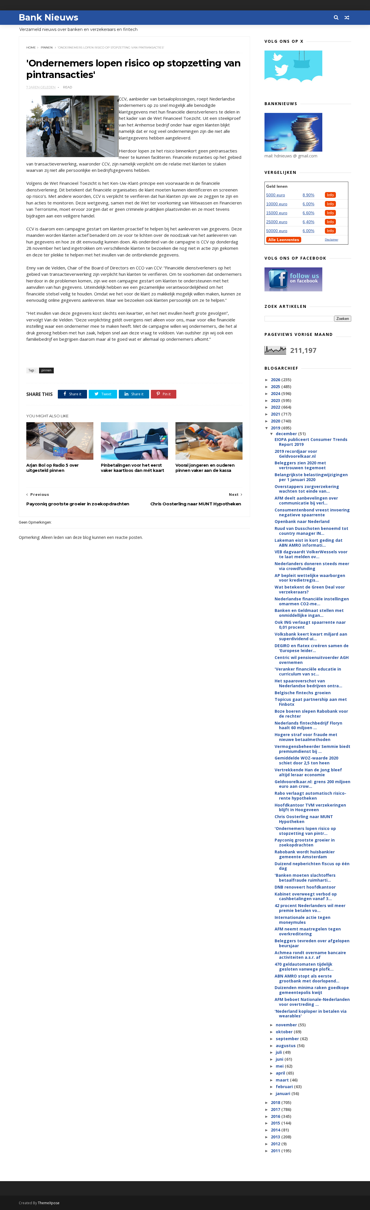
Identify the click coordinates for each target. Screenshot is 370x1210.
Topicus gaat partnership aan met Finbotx (311, 702)
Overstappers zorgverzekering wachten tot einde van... (307, 489)
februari (285, 1086)
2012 (276, 1143)
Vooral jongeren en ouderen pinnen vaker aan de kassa (205, 468)
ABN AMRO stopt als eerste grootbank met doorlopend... (307, 978)
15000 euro (276, 213)
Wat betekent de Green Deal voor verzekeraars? (310, 589)
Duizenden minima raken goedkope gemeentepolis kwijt (312, 990)
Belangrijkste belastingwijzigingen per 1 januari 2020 (311, 477)
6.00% (308, 204)
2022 (276, 407)
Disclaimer (331, 239)
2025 (276, 386)
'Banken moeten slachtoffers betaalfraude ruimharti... (305, 877)
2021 (276, 414)
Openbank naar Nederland (302, 521)
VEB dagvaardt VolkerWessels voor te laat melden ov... (311, 554)
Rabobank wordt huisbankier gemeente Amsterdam (305, 854)
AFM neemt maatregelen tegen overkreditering (308, 931)
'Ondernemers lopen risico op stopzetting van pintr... (305, 831)
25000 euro (276, 221)
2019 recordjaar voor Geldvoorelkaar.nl (296, 453)
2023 (276, 400)
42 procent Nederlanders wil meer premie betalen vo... (310, 908)
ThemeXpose (49, 1202)
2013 (276, 1137)
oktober (285, 1031)
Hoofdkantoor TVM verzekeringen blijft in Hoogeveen (310, 807)
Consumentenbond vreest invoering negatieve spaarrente (312, 512)
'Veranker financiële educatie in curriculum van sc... (308, 671)
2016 (276, 1116)
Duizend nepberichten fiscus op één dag (312, 866)
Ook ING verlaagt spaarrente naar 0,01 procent (310, 624)
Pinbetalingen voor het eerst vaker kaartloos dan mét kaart (132, 468)
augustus (286, 1045)
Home (31, 47)
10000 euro (276, 204)
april (281, 1073)
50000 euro (276, 230)
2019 (276, 428)
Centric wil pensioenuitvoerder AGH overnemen (312, 660)
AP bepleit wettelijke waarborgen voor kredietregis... (310, 578)
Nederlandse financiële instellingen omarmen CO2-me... (312, 601)
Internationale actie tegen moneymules (302, 920)
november (287, 1024)
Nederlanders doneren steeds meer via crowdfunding (312, 566)
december (287, 433)
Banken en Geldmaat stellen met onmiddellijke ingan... (309, 613)
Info (330, 195)
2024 (276, 393)
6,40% (308, 221)
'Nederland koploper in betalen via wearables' (311, 1013)
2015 (276, 1123)
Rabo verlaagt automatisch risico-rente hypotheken (310, 795)
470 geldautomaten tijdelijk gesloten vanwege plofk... (304, 966)
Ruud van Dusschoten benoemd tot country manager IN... (311, 531)
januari (283, 1093)
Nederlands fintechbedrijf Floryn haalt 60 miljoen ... (308, 725)
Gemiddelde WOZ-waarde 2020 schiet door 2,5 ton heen (306, 760)
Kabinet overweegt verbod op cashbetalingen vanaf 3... (306, 896)
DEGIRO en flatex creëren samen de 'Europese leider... (312, 648)
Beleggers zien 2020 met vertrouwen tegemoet (300, 465)
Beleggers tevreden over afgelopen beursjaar (312, 943)
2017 (276, 1109)
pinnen (47, 47)
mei (280, 1066)
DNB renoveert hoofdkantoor (305, 887)
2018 (276, 1102)
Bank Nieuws (48, 17)
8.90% (308, 195)
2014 (276, 1130)
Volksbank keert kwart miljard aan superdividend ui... (311, 636)
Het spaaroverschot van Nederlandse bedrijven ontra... (308, 683)
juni (280, 1059)
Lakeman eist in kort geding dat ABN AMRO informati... (309, 542)
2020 (276, 421)
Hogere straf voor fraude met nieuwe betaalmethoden (306, 737)
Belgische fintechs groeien (303, 692)
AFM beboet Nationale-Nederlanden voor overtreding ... (312, 1002)
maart (283, 1080)
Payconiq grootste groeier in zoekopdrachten (305, 842)
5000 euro (275, 195)
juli (279, 1052)
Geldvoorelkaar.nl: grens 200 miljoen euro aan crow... (312, 784)
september (288, 1038)
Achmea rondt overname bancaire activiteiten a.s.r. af (310, 955)
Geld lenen (277, 186)
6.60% (308, 213)
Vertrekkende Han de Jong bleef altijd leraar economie (308, 772)
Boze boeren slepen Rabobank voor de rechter (311, 713)
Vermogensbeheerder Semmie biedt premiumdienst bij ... (312, 749)
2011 (276, 1150)
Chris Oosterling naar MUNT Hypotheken (304, 819)
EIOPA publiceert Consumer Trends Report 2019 (311, 442)
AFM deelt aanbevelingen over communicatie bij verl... (306, 500)
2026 (276, 379)
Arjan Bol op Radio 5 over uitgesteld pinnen (52, 468)
